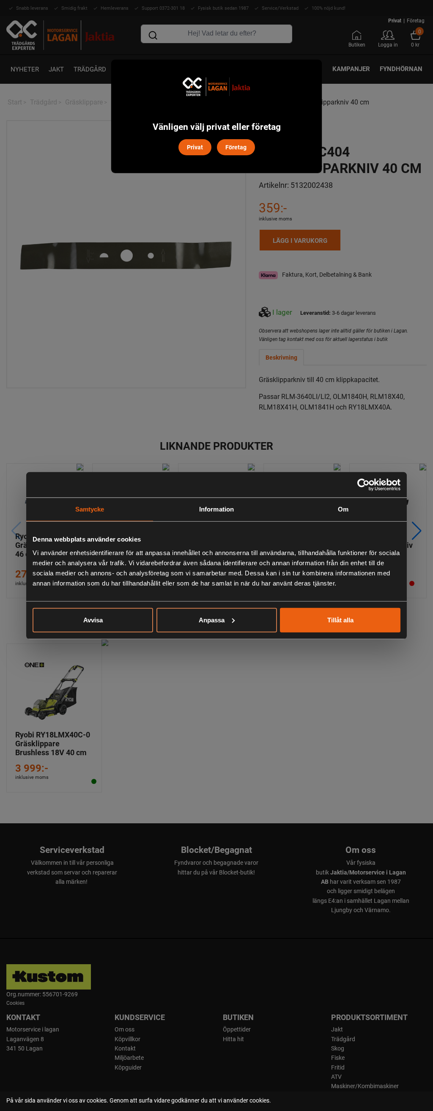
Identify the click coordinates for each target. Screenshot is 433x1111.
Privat (195, 147)
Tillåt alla (340, 619)
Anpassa (212, 619)
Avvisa (93, 619)
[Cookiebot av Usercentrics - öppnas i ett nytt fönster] (363, 484)
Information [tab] (216, 509)
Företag (236, 147)
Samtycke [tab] (89, 509)
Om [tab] (343, 509)
